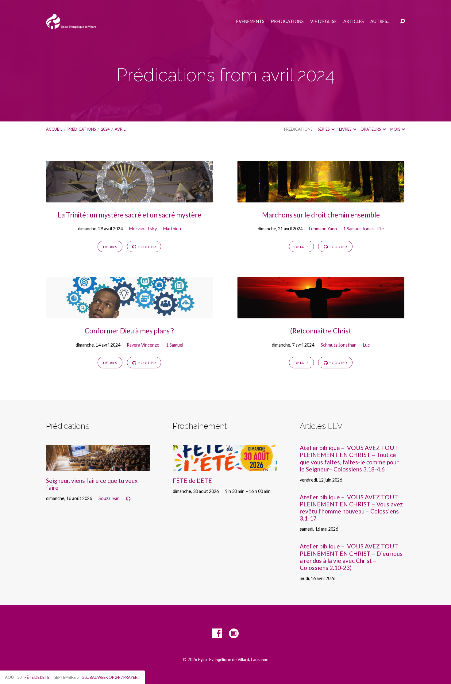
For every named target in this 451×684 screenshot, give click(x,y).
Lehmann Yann (323, 228)
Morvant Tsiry (143, 228)
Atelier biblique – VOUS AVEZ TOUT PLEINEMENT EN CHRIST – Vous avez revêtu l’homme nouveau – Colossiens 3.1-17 (351, 508)
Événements (250, 21)
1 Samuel (351, 228)
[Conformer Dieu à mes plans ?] (129, 314)
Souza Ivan (109, 498)
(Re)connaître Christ (320, 331)
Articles (353, 21)
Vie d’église (323, 21)
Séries (324, 129)
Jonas (368, 228)
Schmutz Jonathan (339, 345)
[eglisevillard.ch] (234, 633)
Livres (345, 129)
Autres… (380, 21)
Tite (380, 228)
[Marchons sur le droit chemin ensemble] (320, 198)
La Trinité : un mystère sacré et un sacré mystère (129, 215)
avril (120, 129)
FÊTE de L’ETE (192, 480)
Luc (366, 345)
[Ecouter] (128, 499)
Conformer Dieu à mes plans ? (129, 331)
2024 (105, 129)
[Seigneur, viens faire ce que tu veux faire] (98, 466)
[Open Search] (402, 21)
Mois (395, 129)
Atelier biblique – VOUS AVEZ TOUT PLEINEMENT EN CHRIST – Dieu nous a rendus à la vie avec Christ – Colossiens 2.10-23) (351, 557)
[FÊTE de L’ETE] (225, 466)
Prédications (287, 21)
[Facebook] (217, 633)
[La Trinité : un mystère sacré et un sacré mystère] (129, 198)
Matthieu (172, 228)
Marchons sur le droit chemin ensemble (321, 215)
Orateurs (370, 129)
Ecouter (147, 246)
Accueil (54, 129)
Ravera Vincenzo (143, 345)
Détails (110, 246)
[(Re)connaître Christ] (320, 314)
